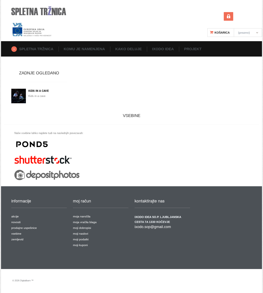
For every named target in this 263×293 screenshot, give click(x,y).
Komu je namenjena (84, 49)
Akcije (15, 216)
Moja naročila (81, 216)
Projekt (193, 49)
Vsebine (16, 233)
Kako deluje (128, 49)
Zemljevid (17, 239)
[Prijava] (228, 17)
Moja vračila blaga (85, 222)
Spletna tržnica (36, 49)
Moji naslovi (80, 233)
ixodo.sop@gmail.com (153, 227)
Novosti (16, 222)
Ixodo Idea (163, 49)
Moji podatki (81, 239)
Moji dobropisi (82, 227)
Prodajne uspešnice (24, 227)
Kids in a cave (38, 91)
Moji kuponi (80, 245)
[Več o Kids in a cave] (18, 96)
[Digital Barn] (38, 10)
